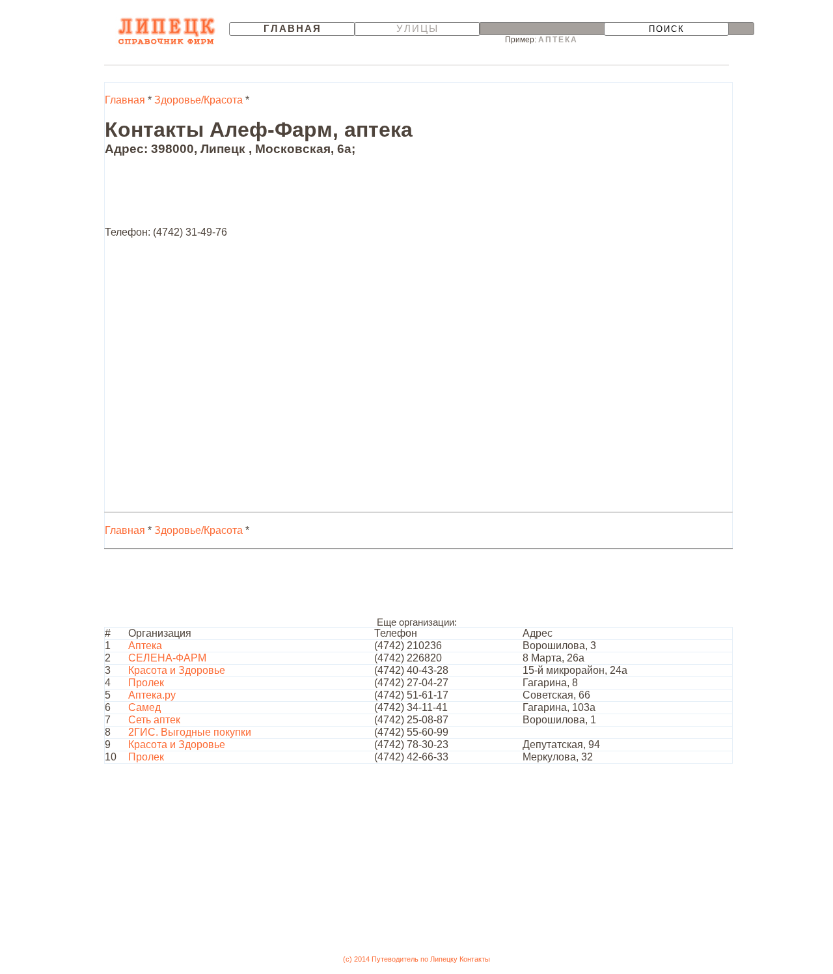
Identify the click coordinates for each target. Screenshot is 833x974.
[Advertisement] (342, 197)
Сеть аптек (154, 719)
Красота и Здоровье (176, 670)
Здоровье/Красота (198, 99)
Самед (144, 707)
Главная (292, 28)
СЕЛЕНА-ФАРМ (167, 657)
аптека (558, 39)
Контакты (474, 959)
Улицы (417, 28)
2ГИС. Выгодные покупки (189, 732)
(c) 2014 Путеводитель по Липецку (400, 959)
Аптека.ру (152, 695)
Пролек (146, 682)
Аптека (145, 645)
